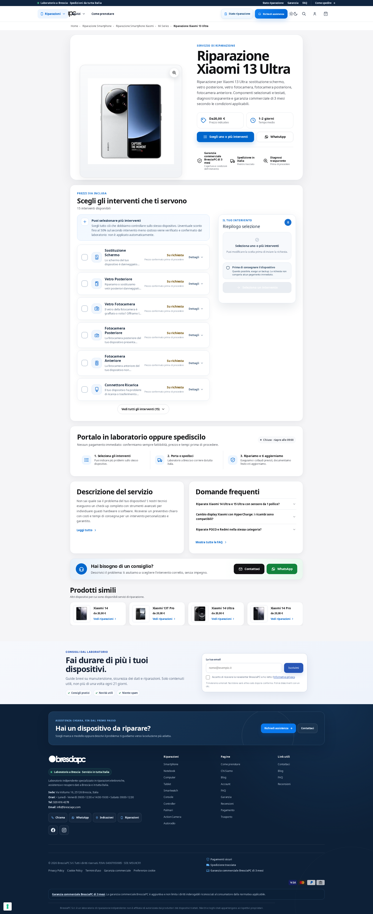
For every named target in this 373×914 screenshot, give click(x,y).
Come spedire (325, 3)
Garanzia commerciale (117, 870)
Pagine (225, 757)
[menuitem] (53, 14)
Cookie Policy (74, 870)
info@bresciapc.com (69, 807)
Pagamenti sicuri (221, 859)
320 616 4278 (61, 802)
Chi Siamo (227, 771)
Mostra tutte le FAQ (209, 542)
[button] (174, 72)
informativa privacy (284, 676)
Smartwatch (171, 790)
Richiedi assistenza (278, 728)
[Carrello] (326, 14)
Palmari (168, 810)
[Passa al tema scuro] (293, 14)
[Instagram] (64, 830)
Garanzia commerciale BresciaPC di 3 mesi (237, 870)
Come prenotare (230, 764)
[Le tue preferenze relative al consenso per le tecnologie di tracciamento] (7, 906)
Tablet (167, 784)
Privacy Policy (56, 870)
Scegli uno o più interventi (228, 137)
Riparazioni (171, 757)
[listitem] (212, 160)
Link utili (284, 757)
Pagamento (227, 810)
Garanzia (293, 3)
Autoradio (169, 823)
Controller (169, 804)
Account (225, 784)
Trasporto (226, 817)
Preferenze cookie (144, 870)
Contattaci (252, 569)
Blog (223, 777)
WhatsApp (278, 137)
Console (168, 797)
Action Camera (172, 817)
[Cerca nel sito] (304, 14)
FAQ (304, 3)
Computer (169, 777)
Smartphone (171, 764)
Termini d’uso (93, 870)
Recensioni (227, 804)
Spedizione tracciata (223, 865)
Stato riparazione (273, 3)
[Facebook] (53, 830)
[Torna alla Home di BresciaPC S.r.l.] (67, 760)
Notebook (169, 771)
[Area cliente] (315, 14)
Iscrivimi (293, 667)
